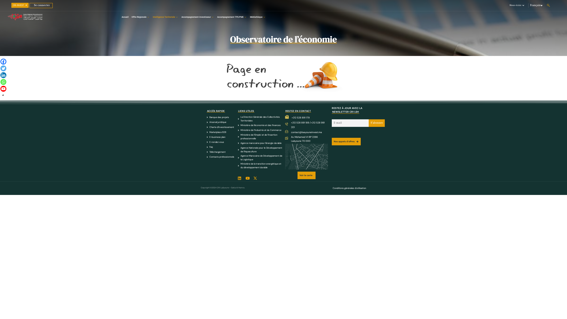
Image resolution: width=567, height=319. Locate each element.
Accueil (125, 17)
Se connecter (42, 5)
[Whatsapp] (3, 82)
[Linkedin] (3, 75)
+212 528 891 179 (301, 117)
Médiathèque (256, 17)
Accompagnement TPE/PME (230, 17)
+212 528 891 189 (300, 122)
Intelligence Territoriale (164, 17)
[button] (517, 5)
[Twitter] (3, 68)
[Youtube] (3, 89)
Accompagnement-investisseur (196, 17)
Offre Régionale (139, 17)
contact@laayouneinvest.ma (306, 132)
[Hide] (3, 95)
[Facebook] (3, 62)
